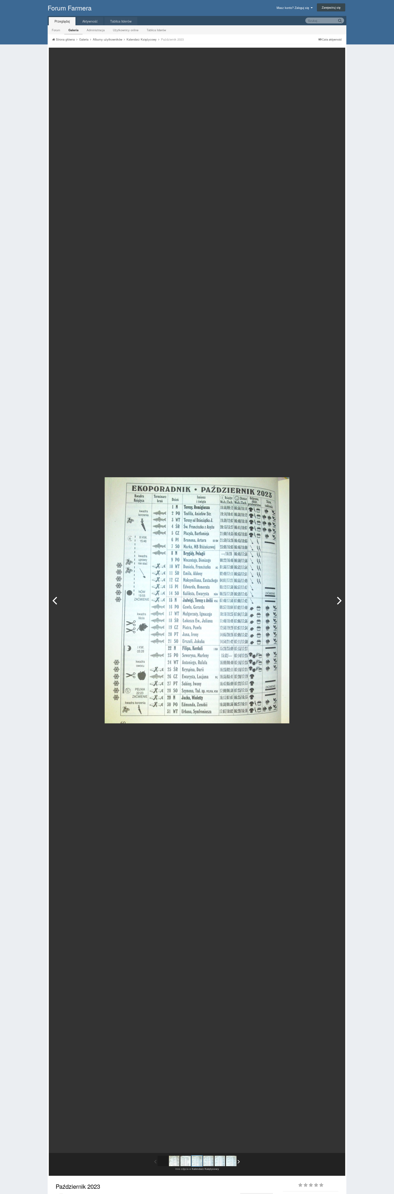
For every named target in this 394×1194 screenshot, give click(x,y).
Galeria (73, 30)
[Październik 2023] (197, 1161)
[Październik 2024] (220, 1161)
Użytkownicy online (125, 30)
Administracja (96, 30)
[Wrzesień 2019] (174, 1161)
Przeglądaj (62, 21)
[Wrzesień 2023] (54, 600)
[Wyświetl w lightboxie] (337, 54)
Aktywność (90, 21)
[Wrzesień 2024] (339, 600)
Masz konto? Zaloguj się (294, 7)
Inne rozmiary (318, 54)
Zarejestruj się (331, 7)
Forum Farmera (70, 7)
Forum (56, 30)
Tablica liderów (156, 30)
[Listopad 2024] (231, 1161)
